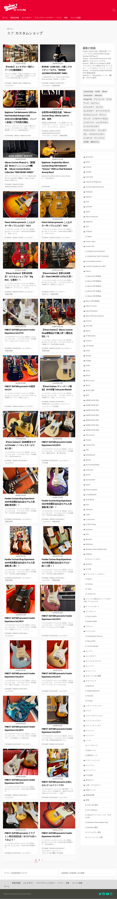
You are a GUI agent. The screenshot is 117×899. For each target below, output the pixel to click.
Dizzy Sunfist (92, 616)
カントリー (65, 404)
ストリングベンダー (93, 725)
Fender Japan (17, 83)
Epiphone (10, 135)
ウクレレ (89, 626)
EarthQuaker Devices (94, 636)
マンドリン (90, 765)
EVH (87, 226)
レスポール (88, 138)
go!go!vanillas (92, 621)
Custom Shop (88, 91)
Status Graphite (91, 490)
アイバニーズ (99, 99)
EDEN (88, 212)
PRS (87, 450)
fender (97, 91)
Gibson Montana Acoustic (51, 133)
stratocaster (88, 95)
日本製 (86, 142)
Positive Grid (90, 445)
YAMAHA (89, 554)
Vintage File (88, 99)
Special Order (90, 480)
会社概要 (81, 873)
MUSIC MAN (90, 390)
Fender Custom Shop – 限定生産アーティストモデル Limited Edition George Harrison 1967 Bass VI (97, 53)
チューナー (90, 730)
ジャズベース (89, 122)
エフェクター (89, 107)
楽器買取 (64, 873)
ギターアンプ (91, 681)
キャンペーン (91, 671)
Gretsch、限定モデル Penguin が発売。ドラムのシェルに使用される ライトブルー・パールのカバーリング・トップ (97, 65)
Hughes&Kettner (93, 691)
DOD (87, 202)
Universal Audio (92, 646)
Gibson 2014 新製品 (94, 281)
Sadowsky (89, 470)
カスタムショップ (90, 115)
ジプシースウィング (93, 706)
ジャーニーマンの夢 (95, 837)
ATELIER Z (89, 157)
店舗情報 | (73, 873)
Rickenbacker (90, 455)
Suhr (87, 504)
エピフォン (95, 103)
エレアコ (99, 107)
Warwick (89, 539)
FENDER (9, 83)
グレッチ (87, 118)
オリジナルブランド (93, 661)
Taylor (88, 514)
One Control (90, 435)
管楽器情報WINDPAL (19, 873)
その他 (88, 569)
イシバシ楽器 (75, 18)
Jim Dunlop (90, 346)
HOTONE (89, 326)
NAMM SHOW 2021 (92, 425)
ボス (85, 134)
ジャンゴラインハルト (94, 716)
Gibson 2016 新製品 (93, 301)
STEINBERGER (91, 495)
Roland (88, 460)
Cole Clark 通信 (92, 805)
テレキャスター (90, 130)
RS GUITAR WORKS (92, 465)
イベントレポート (93, 606)
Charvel (88, 167)
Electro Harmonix (92, 216)
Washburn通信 (92, 827)
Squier (89, 236)
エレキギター (27, 18)
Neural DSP (91, 641)
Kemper (88, 356)
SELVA (88, 475)
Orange (90, 701)
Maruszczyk (90, 380)
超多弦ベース (92, 755)
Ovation (88, 440)
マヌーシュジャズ (93, 760)
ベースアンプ (92, 745)
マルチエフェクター (96, 134)
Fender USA (26, 83)
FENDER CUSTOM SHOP (57, 83)
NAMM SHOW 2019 (92, 415)
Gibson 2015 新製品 (94, 286)
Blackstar (90, 686)
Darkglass (89, 192)
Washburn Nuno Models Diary (96, 549)
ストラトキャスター (91, 126)
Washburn (89, 544)
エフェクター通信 (94, 832)
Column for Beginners (93, 182)
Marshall (90, 696)
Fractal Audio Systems (94, 261)
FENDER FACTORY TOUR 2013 (98, 256)
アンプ (86, 103)
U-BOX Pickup (91, 524)
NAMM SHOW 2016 (92, 400)
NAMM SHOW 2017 (92, 405)
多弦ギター (46, 294)
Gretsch (89, 321)
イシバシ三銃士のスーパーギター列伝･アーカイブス (98, 600)
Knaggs (88, 360)
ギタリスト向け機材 (49, 853)
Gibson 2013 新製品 (94, 276)
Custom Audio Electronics (95, 187)
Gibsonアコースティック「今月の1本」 (98, 816)
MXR (87, 395)
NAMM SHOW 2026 (92, 430)
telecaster (98, 95)
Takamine (89, 509)
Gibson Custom (25, 135)
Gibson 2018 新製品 (94, 296)
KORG (88, 365)
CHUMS (88, 172)
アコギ (108, 99)
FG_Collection (92, 810)
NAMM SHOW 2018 (92, 410)
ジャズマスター (102, 122)
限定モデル (95, 142)
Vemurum (89, 529)
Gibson (16, 135)
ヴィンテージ (46, 406)
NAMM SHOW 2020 (92, 420)
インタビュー (91, 611)
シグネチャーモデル (100, 118)
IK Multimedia (90, 336)
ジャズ (88, 710)
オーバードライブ (103, 111)
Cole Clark (89, 177)
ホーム (5, 18)
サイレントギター (94, 559)
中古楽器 (55, 406)
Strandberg (90, 499)
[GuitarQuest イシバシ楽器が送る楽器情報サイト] (14, 7)
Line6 (88, 370)
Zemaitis (89, 564)
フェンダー (102, 130)
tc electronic (90, 519)
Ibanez (88, 331)
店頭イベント (91, 790)
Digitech (89, 197)
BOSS (88, 162)
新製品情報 (14, 18)
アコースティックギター (44, 18)
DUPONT (89, 207)
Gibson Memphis (91, 311)
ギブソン (102, 115)
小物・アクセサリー (93, 785)
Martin (88, 375)
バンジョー (90, 735)
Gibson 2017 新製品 (94, 291)
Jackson (89, 341)
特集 (66, 18)
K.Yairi (88, 351)
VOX (87, 534)
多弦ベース (91, 750)
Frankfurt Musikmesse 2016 (95, 266)
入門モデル (91, 594)
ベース (58, 18)
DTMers (7, 873)
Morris (88, 385)
